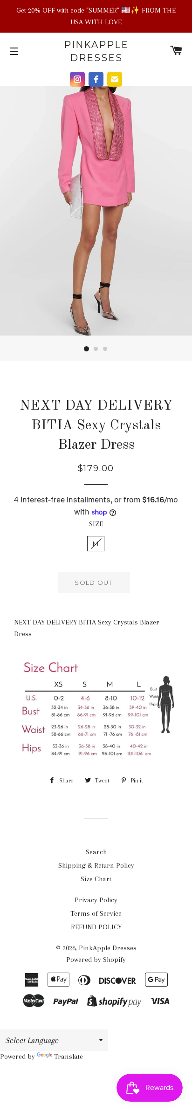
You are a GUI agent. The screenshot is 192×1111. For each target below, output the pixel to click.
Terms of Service (96, 913)
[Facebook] (96, 79)
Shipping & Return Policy (96, 865)
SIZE (96, 524)
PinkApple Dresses (96, 51)
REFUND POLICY (96, 927)
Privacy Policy (96, 900)
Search (96, 852)
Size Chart (96, 879)
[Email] (114, 79)
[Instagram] (77, 79)
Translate (68, 1056)
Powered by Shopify (96, 959)
